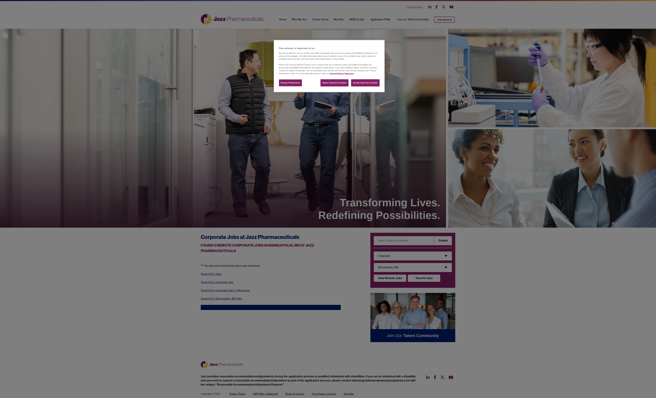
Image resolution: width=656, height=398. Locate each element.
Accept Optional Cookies (365, 83)
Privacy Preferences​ (290, 83)
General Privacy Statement (342, 73)
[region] (329, 66)
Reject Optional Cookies (334, 83)
